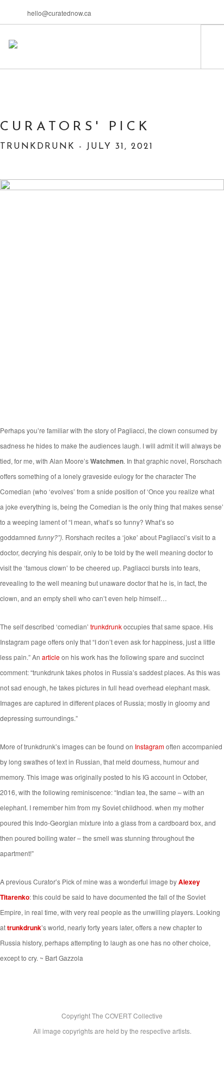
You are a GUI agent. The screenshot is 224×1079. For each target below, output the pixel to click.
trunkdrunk (24, 927)
